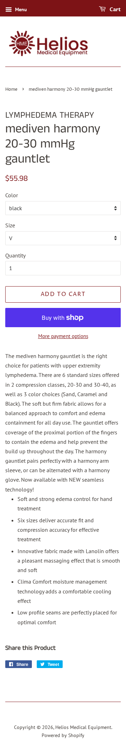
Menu (20, 9)
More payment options (63, 336)
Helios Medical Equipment (83, 727)
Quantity (15, 255)
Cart (114, 9)
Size (10, 225)
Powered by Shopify (63, 735)
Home (11, 89)
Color (11, 195)
